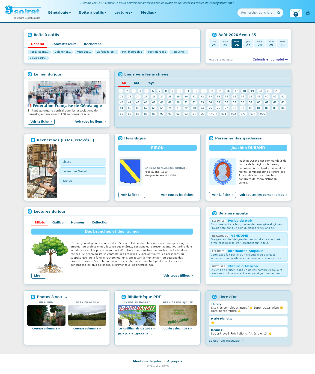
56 (226, 102)
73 (194, 108)
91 (170, 113)
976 (262, 113)
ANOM (213, 113)
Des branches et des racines (112, 231)
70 (170, 108)
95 (202, 113)
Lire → (38, 275)
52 (194, 102)
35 (226, 96)
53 (202, 102)
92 (178, 113)
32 (202, 96)
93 (186, 113)
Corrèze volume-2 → (46, 328)
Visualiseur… (38, 57)
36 (234, 96)
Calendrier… (63, 51)
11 (187, 91)
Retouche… (179, 51)
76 (218, 108)
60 (258, 102)
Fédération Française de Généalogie (67, 106)
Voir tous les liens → (90, 121)
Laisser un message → (226, 340)
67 (145, 108)
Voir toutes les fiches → (179, 194)
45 (137, 102)
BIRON (157, 148)
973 (243, 113)
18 (244, 91)
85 (121, 113)
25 (145, 96)
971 (223, 113)
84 (283, 108)
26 (153, 96)
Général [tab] (37, 44)
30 (186, 96)
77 (226, 108)
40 (266, 96)
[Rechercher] (278, 12)
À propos (174, 361)
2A (260, 91)
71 (178, 108)
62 (274, 102)
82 (266, 108)
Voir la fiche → (41, 121)
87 (137, 113)
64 (121, 108)
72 (186, 108)
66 (137, 108)
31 (194, 96)
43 (121, 102)
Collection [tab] (100, 222)
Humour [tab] (77, 222)
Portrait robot (157, 51)
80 (250, 108)
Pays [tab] (150, 83)
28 (170, 96)
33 (210, 96)
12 (195, 91)
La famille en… (106, 51)
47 (153, 102)
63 (283, 102)
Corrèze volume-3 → (87, 328)
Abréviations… (39, 51)
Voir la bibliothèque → (135, 334)
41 (274, 96)
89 (153, 113)
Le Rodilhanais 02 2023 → (137, 328)
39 (258, 96)
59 (250, 102)
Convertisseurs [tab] (64, 44)
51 (186, 102)
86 (129, 113)
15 (220, 91)
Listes (66, 161)
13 (203, 91)
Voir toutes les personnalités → (263, 194)
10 (179, 91)
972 (233, 113)
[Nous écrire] (296, 12)
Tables (67, 180)
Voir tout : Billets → (178, 275)
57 (234, 102)
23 (129, 96)
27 (161, 96)
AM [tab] (136, 83)
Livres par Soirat (74, 171)
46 (145, 102)
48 (161, 102)
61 (266, 102)
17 (236, 91)
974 (252, 113)
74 (202, 108)
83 (274, 108)
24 (137, 96)
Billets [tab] (40, 222)
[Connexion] (307, 12)
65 (129, 108)
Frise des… (84, 51)
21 (277, 91)
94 (194, 113)
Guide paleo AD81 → (177, 328)
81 (258, 108)
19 (252, 91)
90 (161, 113)
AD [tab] (124, 83)
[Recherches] (42, 171)
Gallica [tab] (58, 222)
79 (242, 108)
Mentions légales (147, 361)
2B (268, 91)
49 (170, 102)
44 (129, 102)
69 (161, 108)
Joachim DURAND (248, 148)
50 (178, 102)
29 (178, 96)
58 (242, 102)
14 (212, 91)
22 (121, 96)
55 (218, 102)
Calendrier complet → (270, 59)
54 (210, 102)
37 (242, 96)
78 (234, 108)
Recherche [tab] (93, 44)
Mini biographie (132, 51)
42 (283, 96)
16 (228, 91)
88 (145, 113)
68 (153, 108)
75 (210, 108)
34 (218, 96)
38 (250, 96)
